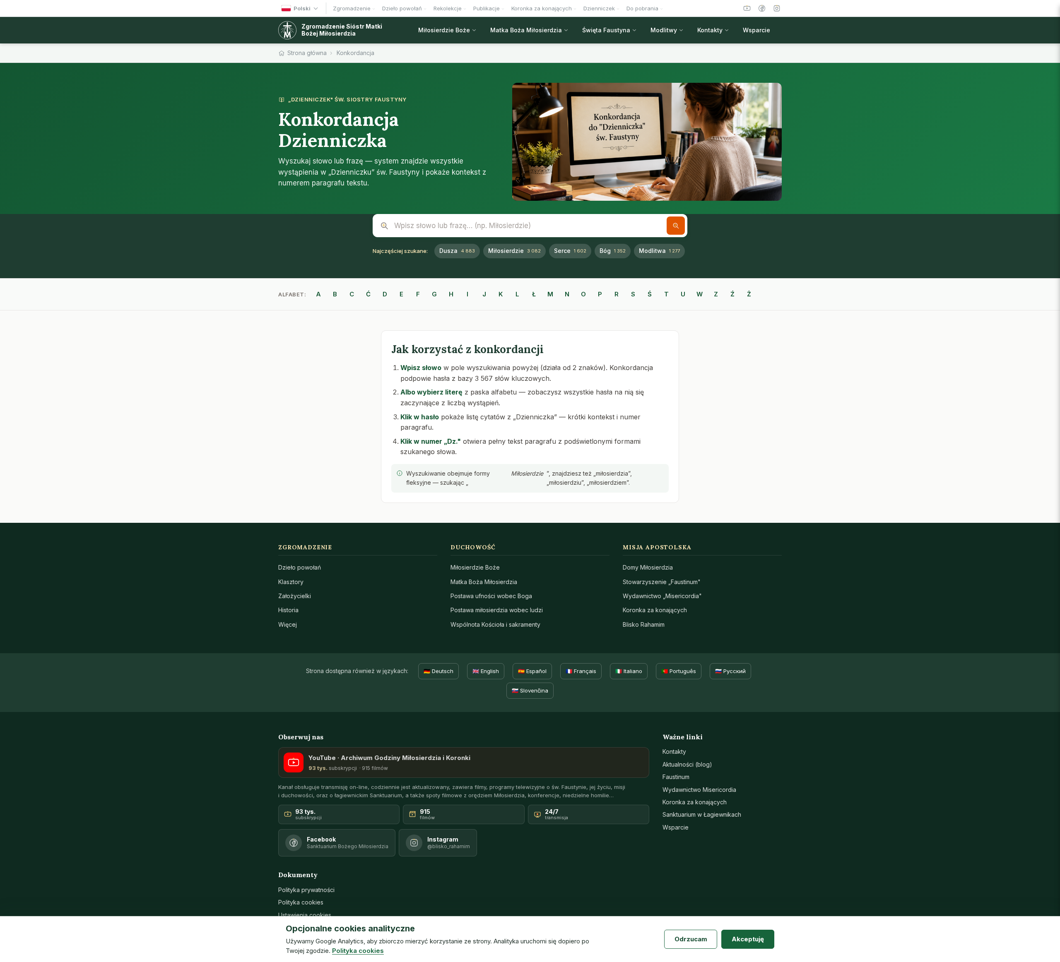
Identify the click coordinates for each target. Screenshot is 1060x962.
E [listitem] (401, 294)
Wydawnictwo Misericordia (699, 789)
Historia (288, 609)
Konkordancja (355, 52)
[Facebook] (762, 8)
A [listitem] (318, 294)
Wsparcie (675, 827)
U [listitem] (683, 294)
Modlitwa (659, 250)
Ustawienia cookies (304, 915)
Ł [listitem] (534, 294)
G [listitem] (434, 294)
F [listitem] (418, 294)
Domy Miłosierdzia (648, 567)
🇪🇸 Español (532, 671)
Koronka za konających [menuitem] (541, 8)
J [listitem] (484, 294)
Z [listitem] (716, 294)
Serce (570, 250)
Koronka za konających (655, 609)
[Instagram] (777, 8)
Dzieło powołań (299, 567)
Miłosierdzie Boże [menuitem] (444, 30)
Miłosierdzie (514, 250)
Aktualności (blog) (687, 764)
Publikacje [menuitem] (486, 8)
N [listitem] (567, 294)
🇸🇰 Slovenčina (530, 690)
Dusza (457, 250)
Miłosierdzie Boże (475, 567)
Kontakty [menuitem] (710, 30)
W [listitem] (699, 294)
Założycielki (294, 595)
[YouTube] (747, 8)
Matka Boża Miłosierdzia (483, 581)
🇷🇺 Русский (730, 671)
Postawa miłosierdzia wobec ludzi (496, 609)
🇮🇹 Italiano (628, 671)
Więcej (287, 624)
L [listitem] (517, 294)
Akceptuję (748, 939)
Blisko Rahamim (644, 624)
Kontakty (674, 751)
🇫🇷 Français (581, 671)
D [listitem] (385, 294)
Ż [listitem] (749, 294)
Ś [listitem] (650, 294)
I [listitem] (467, 294)
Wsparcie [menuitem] (756, 30)
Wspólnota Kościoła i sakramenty (495, 624)
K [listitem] (501, 294)
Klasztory (291, 581)
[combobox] (530, 225)
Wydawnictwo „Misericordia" (662, 595)
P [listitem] (600, 294)
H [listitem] (451, 294)
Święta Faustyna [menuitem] (606, 30)
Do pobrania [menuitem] (642, 8)
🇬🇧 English (485, 671)
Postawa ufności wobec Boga (491, 595)
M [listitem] (550, 294)
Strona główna (307, 52)
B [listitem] (335, 294)
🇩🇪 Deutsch (438, 671)
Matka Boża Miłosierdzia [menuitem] (526, 30)
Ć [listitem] (368, 294)
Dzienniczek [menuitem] (599, 8)
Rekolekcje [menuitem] (448, 8)
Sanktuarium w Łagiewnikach (701, 814)
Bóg (613, 250)
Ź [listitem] (732, 294)
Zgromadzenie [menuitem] (352, 8)
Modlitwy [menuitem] (663, 30)
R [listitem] (616, 294)
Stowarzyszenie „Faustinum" (662, 581)
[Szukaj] (676, 225)
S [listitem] (633, 294)
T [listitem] (666, 294)
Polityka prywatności (306, 889)
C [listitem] (351, 294)
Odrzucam (691, 939)
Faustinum (675, 776)
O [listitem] (583, 294)
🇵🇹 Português (678, 671)
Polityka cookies (300, 902)
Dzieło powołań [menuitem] (402, 8)
